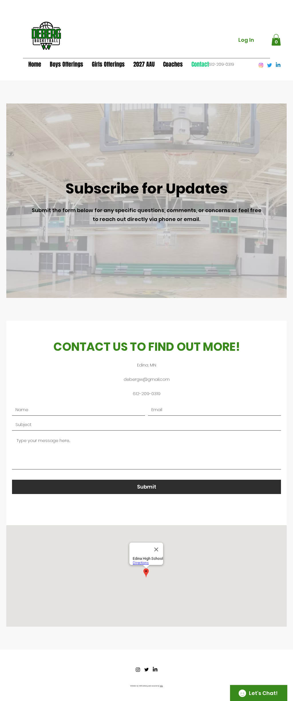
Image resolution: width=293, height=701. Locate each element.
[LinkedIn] (155, 669)
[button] (276, 40)
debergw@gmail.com (147, 379)
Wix (161, 686)
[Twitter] (269, 65)
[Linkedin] (278, 65)
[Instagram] (261, 65)
